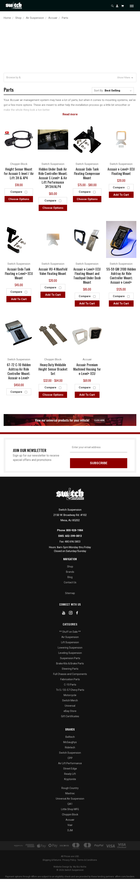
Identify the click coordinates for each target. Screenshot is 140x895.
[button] (70, 77)
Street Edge (70, 768)
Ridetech (70, 747)
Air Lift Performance (70, 763)
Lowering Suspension (70, 647)
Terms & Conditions (87, 860)
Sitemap (70, 593)
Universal (70, 705)
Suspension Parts (70, 658)
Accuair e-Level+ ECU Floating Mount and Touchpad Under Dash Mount (87, 276)
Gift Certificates (70, 716)
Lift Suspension (70, 642)
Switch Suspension (70, 752)
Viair (70, 825)
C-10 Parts (70, 684)
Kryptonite (70, 779)
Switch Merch (70, 700)
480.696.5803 (72, 541)
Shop (70, 566)
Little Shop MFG (70, 809)
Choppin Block (70, 814)
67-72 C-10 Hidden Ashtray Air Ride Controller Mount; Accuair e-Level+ (19, 371)
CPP (70, 758)
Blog (70, 577)
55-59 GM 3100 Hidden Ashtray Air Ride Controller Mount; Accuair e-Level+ (121, 276)
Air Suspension (70, 637)
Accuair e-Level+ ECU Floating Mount (121, 171)
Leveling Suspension (70, 652)
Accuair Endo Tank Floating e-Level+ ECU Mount (19, 273)
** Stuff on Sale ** (70, 631)
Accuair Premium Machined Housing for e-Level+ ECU (87, 369)
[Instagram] (71, 613)
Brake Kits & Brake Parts (70, 663)
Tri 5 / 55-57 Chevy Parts (70, 689)
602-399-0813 (73, 535)
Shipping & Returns (51, 860)
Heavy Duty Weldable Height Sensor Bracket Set (52, 369)
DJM (70, 830)
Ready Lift (70, 773)
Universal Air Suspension (70, 798)
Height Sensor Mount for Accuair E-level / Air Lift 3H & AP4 (19, 173)
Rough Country (70, 788)
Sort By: (98, 90)
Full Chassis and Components (70, 674)
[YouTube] (63, 613)
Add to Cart (121, 194)
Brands (70, 571)
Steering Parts (70, 668)
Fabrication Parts (70, 679)
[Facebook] (77, 613)
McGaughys (70, 742)
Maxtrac (70, 793)
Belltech (70, 736)
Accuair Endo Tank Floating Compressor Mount (87, 173)
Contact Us (70, 582)
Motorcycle (70, 695)
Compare (16, 191)
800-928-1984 (74, 530)
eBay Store (70, 711)
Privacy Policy (69, 860)
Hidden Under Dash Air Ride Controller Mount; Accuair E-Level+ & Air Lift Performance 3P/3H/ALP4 (52, 178)
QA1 (70, 803)
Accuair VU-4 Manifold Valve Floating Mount (53, 271)
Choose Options (18, 199)
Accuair (70, 819)
